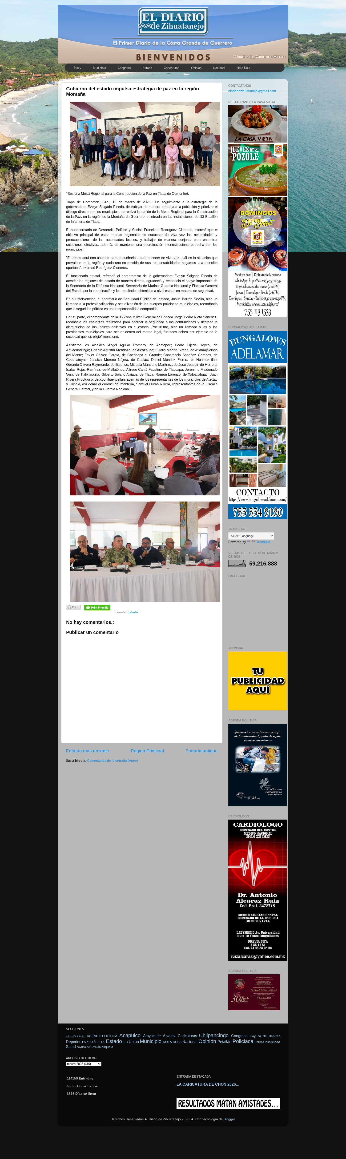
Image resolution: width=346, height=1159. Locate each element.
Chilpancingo (214, 1035)
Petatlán (224, 1042)
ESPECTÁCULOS (93, 1042)
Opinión (196, 68)
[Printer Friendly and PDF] (73, 608)
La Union (131, 1042)
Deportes (73, 1042)
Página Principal (147, 750)
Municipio (99, 68)
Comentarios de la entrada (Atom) (112, 760)
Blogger (229, 1119)
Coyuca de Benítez (265, 1036)
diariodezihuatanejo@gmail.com (252, 91)
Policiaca (243, 1041)
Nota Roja (243, 68)
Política (259, 1042)
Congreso (124, 68)
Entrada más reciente (87, 750)
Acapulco (130, 1035)
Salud (71, 1046)
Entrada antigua (201, 750)
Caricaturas (171, 68)
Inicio (77, 67)
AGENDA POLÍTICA (102, 1036)
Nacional (219, 68)
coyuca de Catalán (89, 1047)
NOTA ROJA (172, 1042)
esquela (107, 1047)
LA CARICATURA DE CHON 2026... (208, 1084)
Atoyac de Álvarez (159, 1036)
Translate (263, 542)
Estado (147, 68)
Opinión (75, 1036)
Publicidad (272, 1042)
